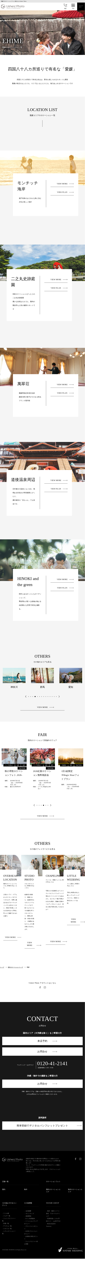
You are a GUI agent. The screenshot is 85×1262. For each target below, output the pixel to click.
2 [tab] (30, 696)
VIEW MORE (62, 184)
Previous (25, 696)
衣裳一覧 (6, 1223)
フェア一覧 (6, 1216)
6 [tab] (39, 696)
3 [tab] (32, 696)
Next (59, 696)
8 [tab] (43, 696)
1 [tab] (28, 696)
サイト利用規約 (30, 1218)
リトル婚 (6, 1213)
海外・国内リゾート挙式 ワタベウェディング (53, 1213)
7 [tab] (41, 696)
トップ (2, 967)
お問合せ (42, 1051)
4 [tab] (35, 696)
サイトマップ (29, 1213)
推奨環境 (28, 1216)
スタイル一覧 (7, 1228)
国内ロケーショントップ (15, 967)
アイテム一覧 (7, 1226)
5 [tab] (37, 696)
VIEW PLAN (62, 192)
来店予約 (42, 1041)
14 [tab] (56, 696)
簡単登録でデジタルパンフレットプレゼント (42, 1125)
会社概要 (28, 1211)
